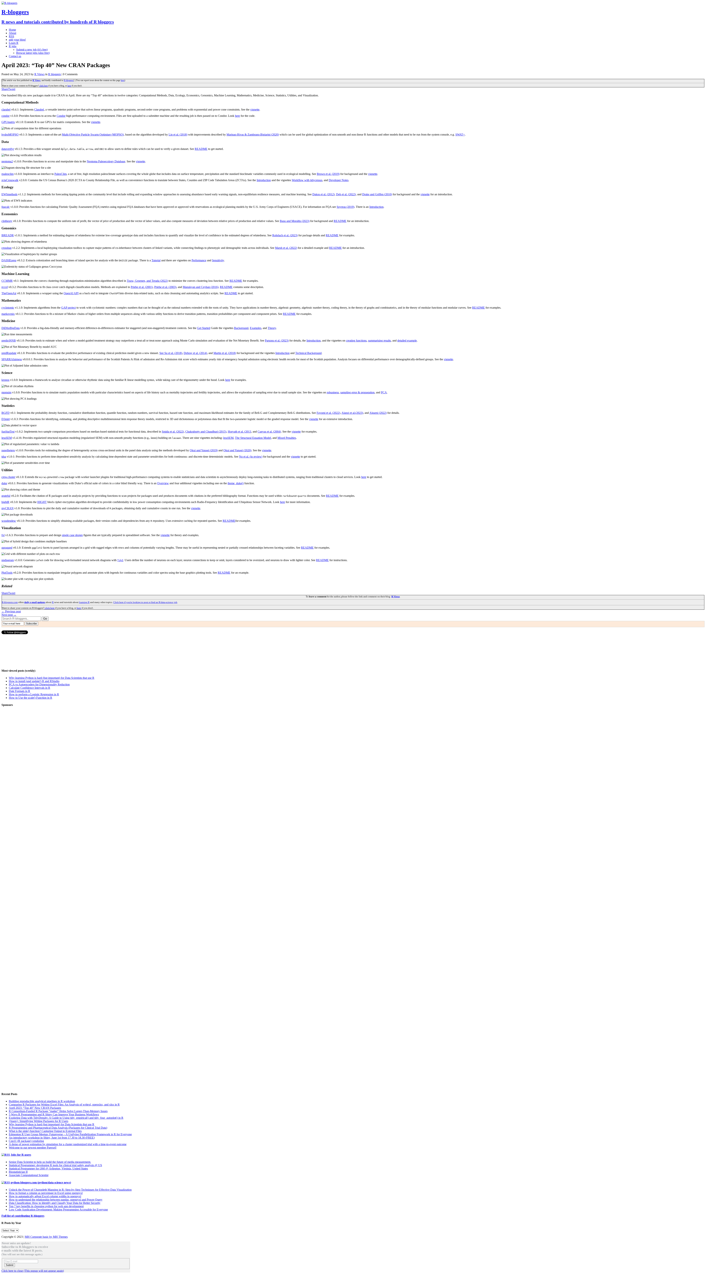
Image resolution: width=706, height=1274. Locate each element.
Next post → (8, 614)
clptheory (6, 221)
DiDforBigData (10, 328)
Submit (9, 1265)
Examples (255, 328)
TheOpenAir (8, 293)
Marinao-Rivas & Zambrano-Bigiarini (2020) (253, 134)
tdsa (3, 456)
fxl (3, 535)
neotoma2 (7, 161)
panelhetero (8, 450)
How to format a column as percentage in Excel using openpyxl (46, 1193)
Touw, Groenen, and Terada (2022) (147, 280)
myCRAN (7, 508)
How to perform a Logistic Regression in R (34, 694)
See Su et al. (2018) (170, 353)
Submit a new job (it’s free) (32, 49)
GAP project (68, 307)
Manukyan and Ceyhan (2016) (200, 287)
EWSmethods (9, 194)
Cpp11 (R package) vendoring (26, 1140)
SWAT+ (460, 134)
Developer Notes (338, 180)
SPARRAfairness (11, 359)
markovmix (8, 313)
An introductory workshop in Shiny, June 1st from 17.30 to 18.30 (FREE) (52, 1137)
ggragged (6, 547)
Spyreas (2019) (345, 206)
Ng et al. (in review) (250, 456)
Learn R (13, 43)
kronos (5, 379)
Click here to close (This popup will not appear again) (32, 1270)
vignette (254, 109)
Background (241, 328)
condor (5, 115)
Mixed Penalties (286, 437)
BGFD (5, 412)
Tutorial (156, 260)
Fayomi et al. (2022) (328, 412)
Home (12, 29)
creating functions (356, 340)
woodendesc (8, 520)
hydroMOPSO (10, 134)
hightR (5, 502)
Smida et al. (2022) (173, 431)
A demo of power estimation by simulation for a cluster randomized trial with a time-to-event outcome (67, 1144)
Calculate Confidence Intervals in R (29, 687)
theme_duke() (236, 483)
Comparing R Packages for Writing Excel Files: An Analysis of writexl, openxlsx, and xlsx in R (64, 1104)
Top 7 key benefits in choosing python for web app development (46, 1206)
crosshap (6, 247)
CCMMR (7, 280)
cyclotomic (7, 307)
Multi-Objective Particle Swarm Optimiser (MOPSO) (93, 134)
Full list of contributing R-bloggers (22, 1215)
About (12, 33)
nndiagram (7, 560)
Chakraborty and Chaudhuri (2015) (205, 431)
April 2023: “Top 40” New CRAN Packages (35, 1107)
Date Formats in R (19, 691)
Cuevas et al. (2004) (269, 431)
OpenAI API (71, 293)
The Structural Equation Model (253, 437)
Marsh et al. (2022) (286, 247)
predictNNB (8, 340)
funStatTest (8, 431)
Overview (163, 483)
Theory (272, 328)
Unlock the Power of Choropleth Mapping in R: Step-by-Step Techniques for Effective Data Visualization (70, 1189)
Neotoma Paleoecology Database (106, 161)
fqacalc (5, 206)
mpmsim (6, 392)
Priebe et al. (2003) (165, 287)
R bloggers (54, 74)
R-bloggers (69, 80)
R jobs (12, 46)
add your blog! (17, 39)
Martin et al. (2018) (224, 353)
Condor (61, 115)
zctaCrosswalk (9, 180)
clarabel (5, 109)
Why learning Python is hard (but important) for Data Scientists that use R (51, 677)
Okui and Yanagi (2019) (204, 450)
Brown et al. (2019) (328, 173)
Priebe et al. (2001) (142, 287)
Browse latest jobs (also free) (33, 52)
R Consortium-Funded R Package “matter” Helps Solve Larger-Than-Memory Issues (58, 1111)
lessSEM (6, 437)
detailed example (407, 340)
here (122, 80)
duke (4, 483)
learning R (84, 602)
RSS (11, 36)
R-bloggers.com (10, 602)
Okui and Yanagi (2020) (237, 450)
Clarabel (39, 109)
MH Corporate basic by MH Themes (46, 1236)
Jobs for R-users (21, 1154)
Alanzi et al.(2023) (352, 412)
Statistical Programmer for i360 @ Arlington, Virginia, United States (48, 1168)
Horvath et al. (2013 (239, 431)
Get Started (203, 328)
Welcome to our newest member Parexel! (32, 1147)
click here (43, 85)
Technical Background (308, 353)
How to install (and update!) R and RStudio (34, 681)
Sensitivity (218, 260)
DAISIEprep (8, 260)
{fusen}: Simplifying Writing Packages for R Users (38, 1121)
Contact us (15, 56)
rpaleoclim (7, 173)
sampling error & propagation (357, 392)
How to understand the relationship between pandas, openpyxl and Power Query (55, 1199)
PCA (384, 392)
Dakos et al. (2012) (323, 194)
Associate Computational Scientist (28, 1175)
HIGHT (42, 502)
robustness (333, 392)
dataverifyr (7, 148)
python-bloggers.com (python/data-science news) (41, 1182)
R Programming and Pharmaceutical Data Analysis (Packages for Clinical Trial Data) (58, 1127)
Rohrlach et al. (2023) (285, 235)
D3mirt (5, 419)
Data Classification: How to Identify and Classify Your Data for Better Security (54, 1202)
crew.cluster (8, 477)
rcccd (4, 287)
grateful (5, 495)
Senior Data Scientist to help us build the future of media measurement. (50, 1161)
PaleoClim (60, 173)
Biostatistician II (18, 1171)
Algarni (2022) (378, 412)
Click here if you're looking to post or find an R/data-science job (145, 602)
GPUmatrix (8, 122)
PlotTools (7, 572)
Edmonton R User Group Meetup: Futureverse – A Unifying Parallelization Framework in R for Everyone (70, 1134)
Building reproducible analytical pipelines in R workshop (42, 1101)
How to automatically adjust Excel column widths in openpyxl (45, 1196)
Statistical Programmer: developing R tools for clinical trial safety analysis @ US (55, 1165)
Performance (199, 260)
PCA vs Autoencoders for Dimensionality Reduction (39, 684)
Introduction (264, 180)
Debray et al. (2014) (195, 353)
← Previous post (11, 611)
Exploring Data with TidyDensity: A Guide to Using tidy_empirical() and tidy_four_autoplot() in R (66, 1117)
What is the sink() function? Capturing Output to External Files (45, 1131)
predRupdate (8, 353)
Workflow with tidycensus (307, 180)
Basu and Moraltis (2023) (294, 221)
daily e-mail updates (34, 602)
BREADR (7, 235)
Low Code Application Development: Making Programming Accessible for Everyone (58, 1209)
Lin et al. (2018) (178, 134)
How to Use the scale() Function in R (30, 697)
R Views (39, 74)
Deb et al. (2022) (346, 194)
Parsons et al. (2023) (277, 340)
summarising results (379, 340)
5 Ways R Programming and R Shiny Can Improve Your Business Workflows (54, 1114)
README (201, 148)
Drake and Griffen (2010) (377, 194)
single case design (72, 535)
